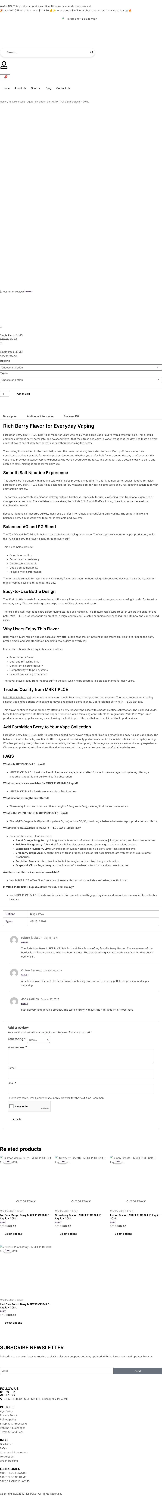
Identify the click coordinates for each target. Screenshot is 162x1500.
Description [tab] (10, 416)
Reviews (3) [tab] (71, 416)
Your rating (17, 1039)
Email (12, 1082)
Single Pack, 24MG (11, 335)
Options (5, 360)
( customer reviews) (12, 291)
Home (3, 101)
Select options (13, 1233)
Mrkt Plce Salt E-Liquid (21, 101)
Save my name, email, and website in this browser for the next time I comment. (57, 1097)
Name (12, 1067)
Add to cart (23, 393)
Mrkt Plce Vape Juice (138, 714)
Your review (17, 1047)
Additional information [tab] (40, 416)
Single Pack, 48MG (11, 351)
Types (4, 373)
